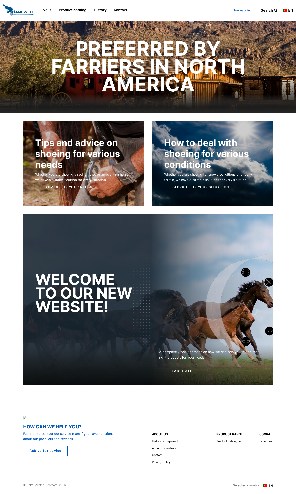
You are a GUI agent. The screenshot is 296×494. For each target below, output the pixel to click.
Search (267, 11)
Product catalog (72, 10)
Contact (157, 455)
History (100, 10)
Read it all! (181, 371)
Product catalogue (228, 441)
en (290, 11)
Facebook (265, 441)
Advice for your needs (68, 187)
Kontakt (120, 10)
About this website (164, 448)
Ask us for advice (45, 451)
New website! (242, 10)
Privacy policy (161, 462)
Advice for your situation (201, 187)
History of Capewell (165, 441)
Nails (47, 10)
